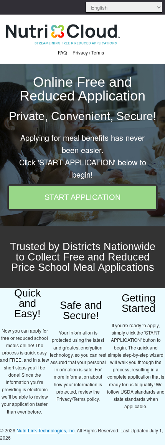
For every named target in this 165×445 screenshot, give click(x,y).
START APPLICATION (82, 197)
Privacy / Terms (88, 52)
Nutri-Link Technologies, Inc (45, 430)
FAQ (62, 52)
